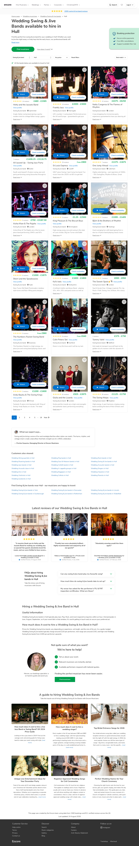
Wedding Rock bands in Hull (101, 458)
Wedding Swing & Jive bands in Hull (104, 461)
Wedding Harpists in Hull (100, 472)
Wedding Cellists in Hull (60, 475)
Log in (129, 5)
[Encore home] (7, 5)
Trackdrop (104, 841)
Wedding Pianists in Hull (100, 475)
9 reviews (25, 220)
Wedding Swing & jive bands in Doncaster (66, 490)
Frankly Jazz (68, 556)
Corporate (58, 5)
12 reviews (105, 101)
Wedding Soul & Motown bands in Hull (65, 461)
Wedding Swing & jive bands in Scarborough (27, 494)
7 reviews (16, 159)
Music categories (48, 830)
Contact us (16, 836)
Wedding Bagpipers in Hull (61, 472)
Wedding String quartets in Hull (22, 458)
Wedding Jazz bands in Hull (21, 465)
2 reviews (105, 278)
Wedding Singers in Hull (99, 468)
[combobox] (21, 57)
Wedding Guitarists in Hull (21, 479)
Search (114, 5)
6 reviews (25, 275)
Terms (14, 830)
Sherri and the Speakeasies (113, 556)
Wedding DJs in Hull (18, 472)
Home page (15, 16)
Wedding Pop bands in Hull (61, 458)
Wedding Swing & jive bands (50, 16)
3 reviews (25, 391)
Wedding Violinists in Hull (20, 475)
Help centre (16, 827)
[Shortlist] (122, 5)
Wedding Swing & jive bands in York (24, 490)
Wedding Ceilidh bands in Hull (62, 465)
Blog (43, 836)
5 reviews (65, 217)
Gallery (44, 833)
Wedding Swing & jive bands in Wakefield (106, 494)
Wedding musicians (30, 16)
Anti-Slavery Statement (79, 833)
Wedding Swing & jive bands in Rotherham (66, 494)
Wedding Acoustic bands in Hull (102, 465)
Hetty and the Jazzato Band (32, 556)
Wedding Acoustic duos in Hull (22, 468)
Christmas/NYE (72, 5)
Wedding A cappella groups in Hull (63, 468)
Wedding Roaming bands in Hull (23, 461)
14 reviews (25, 101)
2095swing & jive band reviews (76, 11)
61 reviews (65, 394)
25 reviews (65, 162)
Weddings (35, 5)
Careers (74, 830)
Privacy (15, 833)
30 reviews (105, 394)
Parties (46, 5)
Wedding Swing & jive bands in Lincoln (105, 490)
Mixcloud (113, 841)
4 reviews (65, 278)
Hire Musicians (21, 5)
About (73, 827)
